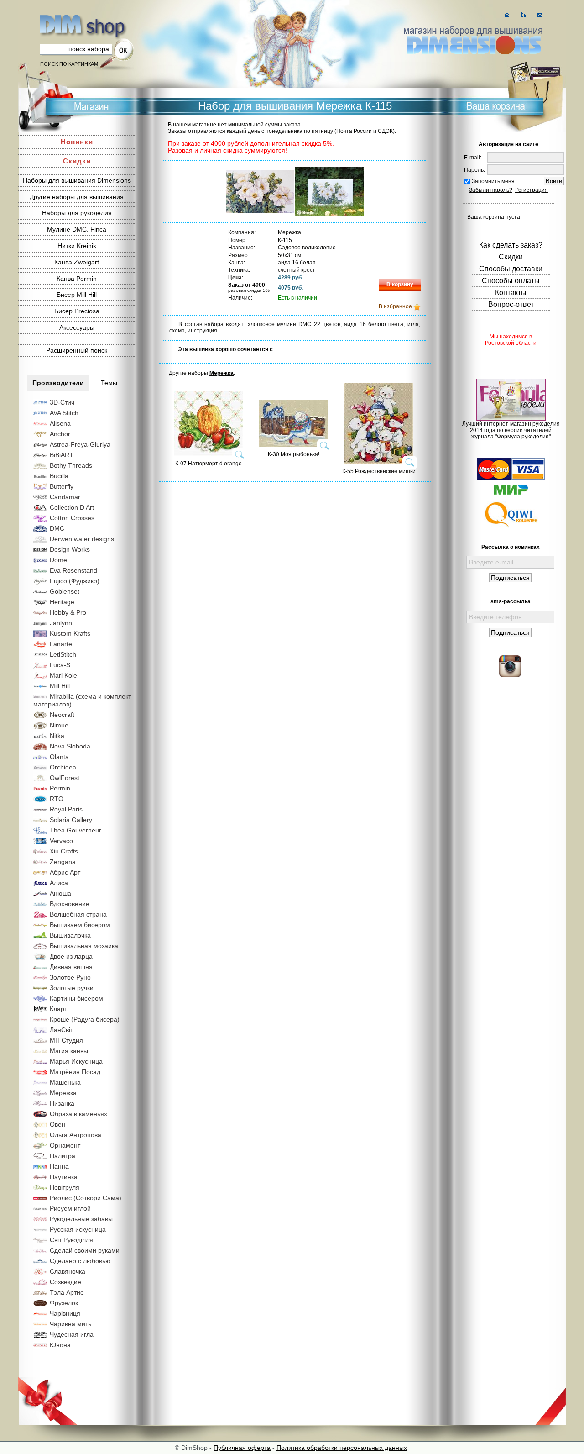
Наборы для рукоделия (77, 212)
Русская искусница (78, 1229)
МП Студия (66, 1040)
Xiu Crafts (64, 851)
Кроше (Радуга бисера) (85, 1019)
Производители (58, 382)
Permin (60, 788)
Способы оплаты (511, 280)
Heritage (62, 602)
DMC (57, 528)
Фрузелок (64, 1302)
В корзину (399, 284)
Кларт (58, 1008)
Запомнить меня (493, 181)
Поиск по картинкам (69, 64)
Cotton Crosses (72, 518)
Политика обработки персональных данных (341, 1447)
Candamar (65, 496)
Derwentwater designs (82, 539)
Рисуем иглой (70, 1208)
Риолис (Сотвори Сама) (85, 1197)
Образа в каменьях (78, 1113)
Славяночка (67, 1271)
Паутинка (64, 1176)
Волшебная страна (78, 914)
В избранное (395, 306)
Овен (57, 1124)
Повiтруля (64, 1187)
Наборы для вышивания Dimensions (77, 180)
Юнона (60, 1345)
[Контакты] (539, 14)
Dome (58, 560)
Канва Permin (77, 278)
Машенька (65, 1082)
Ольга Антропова (75, 1134)
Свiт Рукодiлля (71, 1239)
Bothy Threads (71, 465)
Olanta (59, 756)
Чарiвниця (65, 1313)
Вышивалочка (70, 935)
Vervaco (61, 840)
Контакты (511, 292)
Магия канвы (69, 1050)
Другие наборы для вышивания (77, 196)
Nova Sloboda (70, 746)
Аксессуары (76, 327)
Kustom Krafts (70, 633)
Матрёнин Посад (75, 1071)
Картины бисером (76, 998)
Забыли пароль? (490, 190)
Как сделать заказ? (510, 245)
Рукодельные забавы (81, 1218)
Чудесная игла (72, 1334)
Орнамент (65, 1145)
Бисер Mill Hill (77, 294)
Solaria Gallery (71, 819)
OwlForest (64, 777)
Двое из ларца (71, 956)
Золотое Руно (70, 977)
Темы (109, 382)
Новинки (77, 142)
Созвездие (65, 1281)
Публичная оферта (242, 1447)
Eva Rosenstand (73, 570)
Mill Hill (60, 686)
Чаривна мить (70, 1324)
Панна (59, 1166)
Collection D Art (72, 507)
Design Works (70, 549)
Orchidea (63, 767)
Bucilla (59, 475)
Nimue (59, 725)
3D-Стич (62, 402)
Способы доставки (510, 269)
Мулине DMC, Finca (76, 229)
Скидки (77, 161)
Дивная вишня (71, 966)
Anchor (60, 433)
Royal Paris (66, 809)
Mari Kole (63, 675)
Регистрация (531, 190)
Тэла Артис (66, 1292)
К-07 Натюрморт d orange (208, 463)
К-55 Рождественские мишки (379, 471)
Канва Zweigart (76, 262)
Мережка (63, 1092)
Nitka (57, 735)
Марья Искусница (76, 1061)
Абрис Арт (65, 872)
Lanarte (61, 644)
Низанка (62, 1103)
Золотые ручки (72, 987)
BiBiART (61, 454)
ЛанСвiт (61, 1029)
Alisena (60, 423)
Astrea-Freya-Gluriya (80, 444)
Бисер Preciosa (76, 311)
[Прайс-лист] (523, 14)
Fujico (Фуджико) (74, 581)
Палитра (62, 1155)
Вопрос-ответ (511, 304)
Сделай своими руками (85, 1250)
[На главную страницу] (507, 14)
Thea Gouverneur (75, 830)
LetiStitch (63, 654)
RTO (56, 798)
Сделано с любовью (80, 1260)
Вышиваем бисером (80, 924)
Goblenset (64, 591)
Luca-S (60, 665)
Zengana (63, 861)
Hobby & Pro (68, 612)
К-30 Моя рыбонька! (293, 454)
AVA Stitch (64, 412)
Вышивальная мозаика (84, 945)
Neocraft (62, 714)
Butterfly (61, 486)
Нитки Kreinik (76, 245)
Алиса (59, 882)
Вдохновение (69, 903)
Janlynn (61, 623)
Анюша (60, 893)
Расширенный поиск (76, 350)
